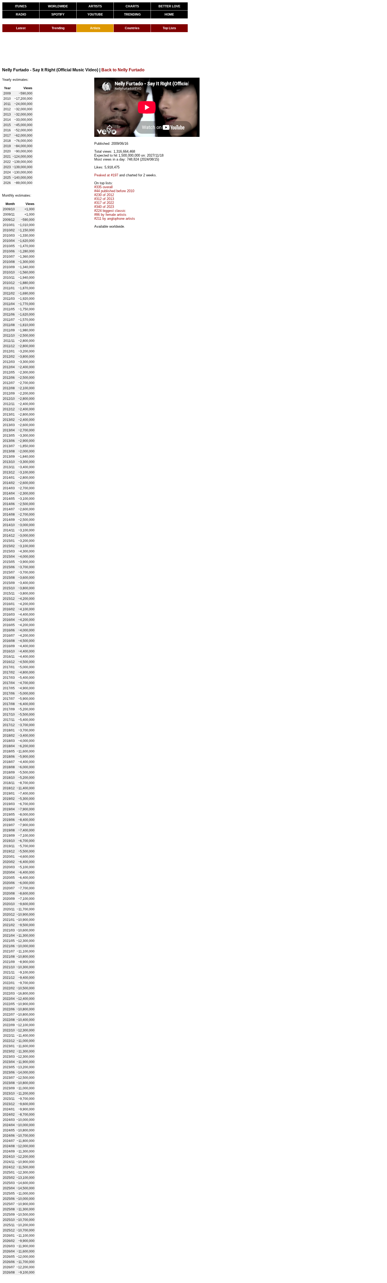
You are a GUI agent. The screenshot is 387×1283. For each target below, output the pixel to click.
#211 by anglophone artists (114, 219)
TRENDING (132, 14)
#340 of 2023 (104, 207)
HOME (169, 14)
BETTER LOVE (169, 6)
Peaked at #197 (106, 175)
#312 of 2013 (104, 199)
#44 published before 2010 (114, 191)
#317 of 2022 (104, 203)
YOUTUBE (95, 14)
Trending (58, 28)
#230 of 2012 (104, 195)
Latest (21, 28)
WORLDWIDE (58, 6)
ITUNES (21, 6)
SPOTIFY (57, 14)
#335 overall (103, 187)
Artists (95, 28)
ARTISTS (95, 6)
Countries (132, 28)
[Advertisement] (98, 49)
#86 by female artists (110, 215)
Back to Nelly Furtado (123, 70)
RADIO (21, 14)
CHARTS (132, 6)
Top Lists (169, 28)
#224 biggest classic (110, 211)
